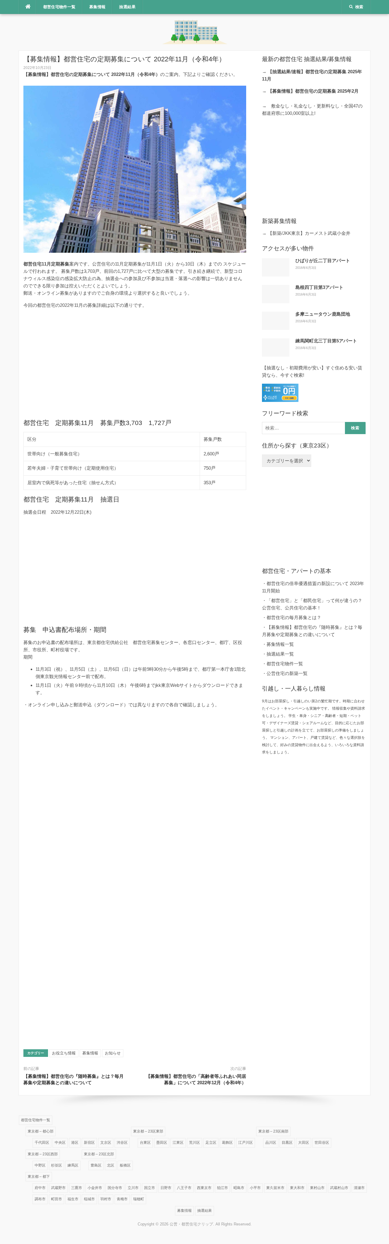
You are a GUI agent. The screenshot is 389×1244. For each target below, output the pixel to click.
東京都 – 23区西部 (43, 1154)
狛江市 (222, 1188)
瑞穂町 (138, 1199)
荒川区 (194, 1142)
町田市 (56, 1199)
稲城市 (89, 1199)
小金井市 (95, 1188)
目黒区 (287, 1142)
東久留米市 (275, 1188)
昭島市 (238, 1188)
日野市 (165, 1188)
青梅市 (122, 1199)
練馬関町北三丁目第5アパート (326, 340)
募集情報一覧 (280, 644)
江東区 (178, 1142)
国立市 (149, 1188)
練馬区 (72, 1165)
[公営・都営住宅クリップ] (194, 31)
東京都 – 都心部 (40, 1131)
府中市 (40, 1188)
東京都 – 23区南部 (273, 1131)
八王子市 (184, 1188)
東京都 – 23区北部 (99, 1154)
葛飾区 (227, 1142)
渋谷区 (122, 1142)
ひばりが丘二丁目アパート (322, 260)
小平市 (255, 1188)
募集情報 (97, 7)
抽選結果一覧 (280, 653)
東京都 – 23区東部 (148, 1131)
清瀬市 (359, 1188)
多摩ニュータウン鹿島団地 (322, 314)
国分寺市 (115, 1188)
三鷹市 (76, 1188)
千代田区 (42, 1142)
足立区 (210, 1142)
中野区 (40, 1165)
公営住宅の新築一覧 (287, 673)
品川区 (270, 1142)
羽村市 (105, 1199)
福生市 (72, 1199)
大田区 (303, 1142)
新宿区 (89, 1142)
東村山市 (317, 1188)
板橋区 (125, 1165)
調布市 (40, 1199)
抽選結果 (127, 7)
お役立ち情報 (64, 1053)
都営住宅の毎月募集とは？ (294, 617)
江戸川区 (245, 1142)
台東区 (145, 1142)
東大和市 (297, 1188)
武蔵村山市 (339, 1188)
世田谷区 (322, 1142)
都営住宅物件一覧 (59, 7)
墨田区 (161, 1142)
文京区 (105, 1142)
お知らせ (113, 1053)
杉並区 (56, 1165)
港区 (74, 1142)
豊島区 (96, 1165)
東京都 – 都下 (39, 1176)
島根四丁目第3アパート (319, 287)
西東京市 (204, 1188)
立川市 (133, 1188)
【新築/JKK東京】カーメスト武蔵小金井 (309, 233)
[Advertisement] (134, 363)
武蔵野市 (58, 1188)
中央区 (60, 1142)
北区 (110, 1165)
